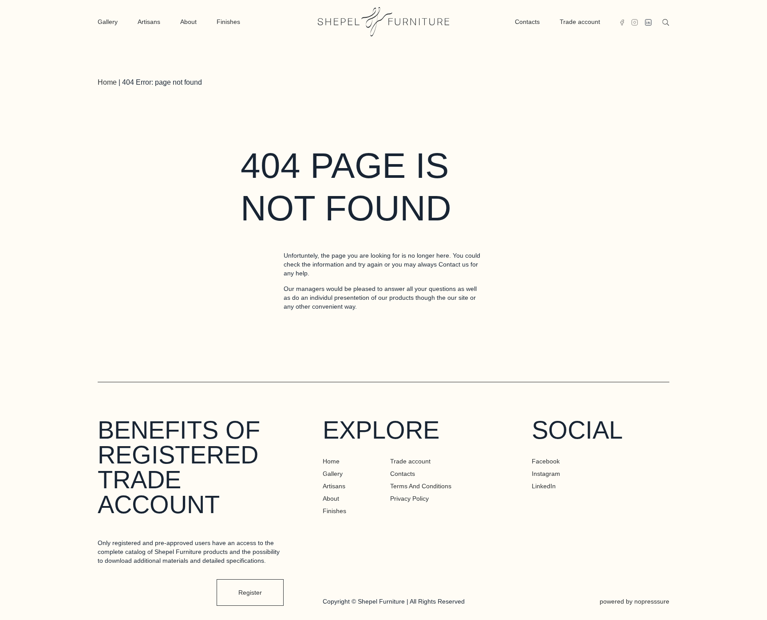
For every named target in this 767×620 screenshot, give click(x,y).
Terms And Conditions (420, 486)
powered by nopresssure (634, 601)
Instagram (546, 473)
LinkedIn (544, 486)
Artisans (149, 21)
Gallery (108, 21)
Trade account (580, 21)
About (188, 21)
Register (250, 592)
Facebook (546, 461)
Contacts (527, 21)
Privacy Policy (409, 498)
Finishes (228, 21)
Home (107, 82)
